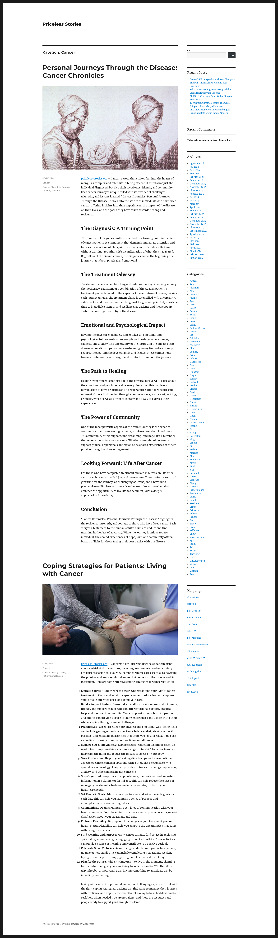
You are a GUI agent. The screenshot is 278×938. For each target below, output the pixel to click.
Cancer (46, 182)
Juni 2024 (195, 241)
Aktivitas (194, 287)
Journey (46, 190)
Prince (193, 507)
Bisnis (193, 318)
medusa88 (192, 691)
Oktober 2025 (197, 190)
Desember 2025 (198, 183)
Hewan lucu (196, 409)
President (195, 503)
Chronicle (56, 187)
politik (193, 500)
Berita (193, 314)
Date (192, 365)
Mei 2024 (194, 244)
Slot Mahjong (194, 638)
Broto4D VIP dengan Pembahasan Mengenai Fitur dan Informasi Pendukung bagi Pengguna (212, 82)
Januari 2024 (196, 258)
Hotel (192, 415)
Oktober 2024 (197, 227)
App (192, 301)
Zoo (192, 574)
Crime (193, 355)
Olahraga (194, 480)
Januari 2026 (196, 180)
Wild (192, 567)
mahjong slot (194, 671)
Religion (194, 513)
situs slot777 (193, 651)
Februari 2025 (197, 214)
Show (193, 533)
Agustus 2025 (197, 193)
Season (193, 523)
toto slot (191, 685)
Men (192, 456)
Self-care (194, 530)
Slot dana (192, 624)
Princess (194, 510)
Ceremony (195, 341)
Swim (193, 544)
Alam (192, 291)
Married (194, 453)
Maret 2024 (196, 251)
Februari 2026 (197, 177)
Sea (191, 520)
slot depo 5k (193, 678)
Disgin (193, 375)
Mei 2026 (194, 173)
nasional (194, 473)
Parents (194, 486)
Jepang (193, 426)
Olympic (194, 483)
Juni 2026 (195, 170)
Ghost (193, 402)
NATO (193, 476)
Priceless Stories (61, 24)
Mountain (195, 459)
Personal (56, 190)
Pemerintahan (197, 490)
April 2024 (195, 247)
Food (192, 392)
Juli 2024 (194, 237)
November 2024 (198, 224)
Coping (55, 672)
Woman (194, 571)
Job (191, 429)
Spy (192, 540)
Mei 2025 (194, 204)
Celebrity (194, 338)
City (192, 348)
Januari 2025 (196, 217)
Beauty (193, 311)
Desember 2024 (198, 220)
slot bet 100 (193, 597)
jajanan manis (197, 422)
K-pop (193, 432)
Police (193, 496)
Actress (194, 281)
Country (194, 351)
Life (192, 446)
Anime (193, 298)
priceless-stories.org (94, 178)
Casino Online (194, 617)
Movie (193, 463)
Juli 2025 (194, 197)
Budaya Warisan (198, 328)
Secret (193, 527)
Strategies (57, 676)
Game (193, 395)
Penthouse (195, 493)
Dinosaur (194, 372)
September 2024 (198, 231)
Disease (66, 187)
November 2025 (198, 187)
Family (193, 378)
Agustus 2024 (197, 234)
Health (193, 405)
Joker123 (191, 631)
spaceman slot (197, 537)
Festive (193, 385)
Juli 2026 (194, 167)
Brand (193, 324)
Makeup (194, 449)
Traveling (195, 554)
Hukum (194, 419)
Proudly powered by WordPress (78, 924)
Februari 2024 (197, 254)
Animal (193, 294)
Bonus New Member (197, 644)
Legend (193, 442)
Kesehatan (195, 436)
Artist (193, 304)
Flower (193, 389)
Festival (194, 382)
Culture (193, 358)
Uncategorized (197, 560)
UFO (192, 557)
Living (63, 672)
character (195, 345)
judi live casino (194, 664)
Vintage (194, 564)
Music (193, 466)
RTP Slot (191, 604)
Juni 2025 (195, 200)
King (192, 439)
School (193, 517)
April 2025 (195, 207)
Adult (192, 284)
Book (192, 321)
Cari (189, 50)
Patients (46, 676)
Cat (191, 335)
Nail (192, 469)
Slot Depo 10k (194, 611)
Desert (193, 368)
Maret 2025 (196, 210)
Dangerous (195, 362)
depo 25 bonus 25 (196, 658)
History (194, 412)
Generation (195, 399)
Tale (192, 547)
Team (193, 550)
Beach (193, 308)
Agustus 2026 (197, 163)
